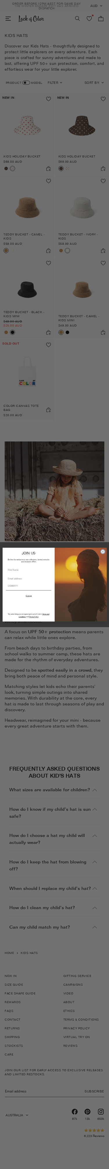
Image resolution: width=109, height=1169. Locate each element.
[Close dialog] (103, 551)
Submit (28, 596)
